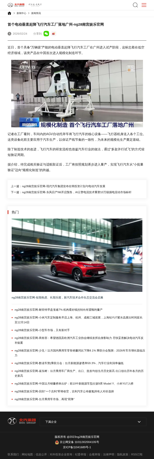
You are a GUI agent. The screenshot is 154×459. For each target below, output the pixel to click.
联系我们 (13, 454)
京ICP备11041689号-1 (77, 447)
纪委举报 (80, 454)
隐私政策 (122, 454)
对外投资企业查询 (61, 454)
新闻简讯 (36, 13)
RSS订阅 (136, 454)
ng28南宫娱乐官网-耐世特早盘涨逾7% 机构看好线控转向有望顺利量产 (59, 309)
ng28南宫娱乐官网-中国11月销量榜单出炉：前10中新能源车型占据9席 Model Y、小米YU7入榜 (74, 383)
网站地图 (27, 454)
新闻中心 (21, 13)
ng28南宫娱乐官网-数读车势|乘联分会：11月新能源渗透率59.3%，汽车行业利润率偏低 (69, 363)
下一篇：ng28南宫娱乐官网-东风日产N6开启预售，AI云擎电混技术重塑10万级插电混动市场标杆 (71, 192)
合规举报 (94, 454)
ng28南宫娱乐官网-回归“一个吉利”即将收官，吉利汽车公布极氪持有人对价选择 (64, 391)
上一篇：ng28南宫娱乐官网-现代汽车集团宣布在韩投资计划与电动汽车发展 (58, 186)
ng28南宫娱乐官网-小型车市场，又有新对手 (42, 330)
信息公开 (41, 454)
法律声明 (108, 454)
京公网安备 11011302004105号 (79, 442)
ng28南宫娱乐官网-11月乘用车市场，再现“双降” (45, 399)
